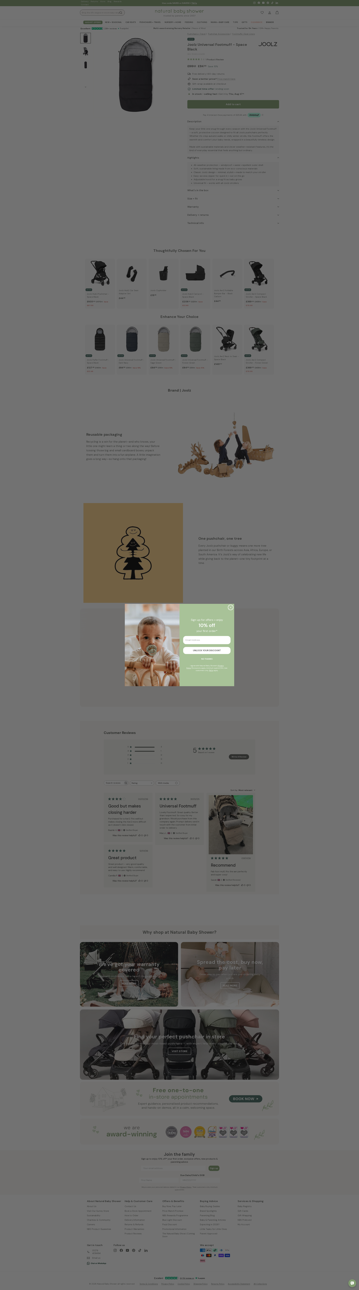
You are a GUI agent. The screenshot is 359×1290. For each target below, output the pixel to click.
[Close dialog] (230, 607)
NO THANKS (206, 659)
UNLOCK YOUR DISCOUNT (207, 650)
